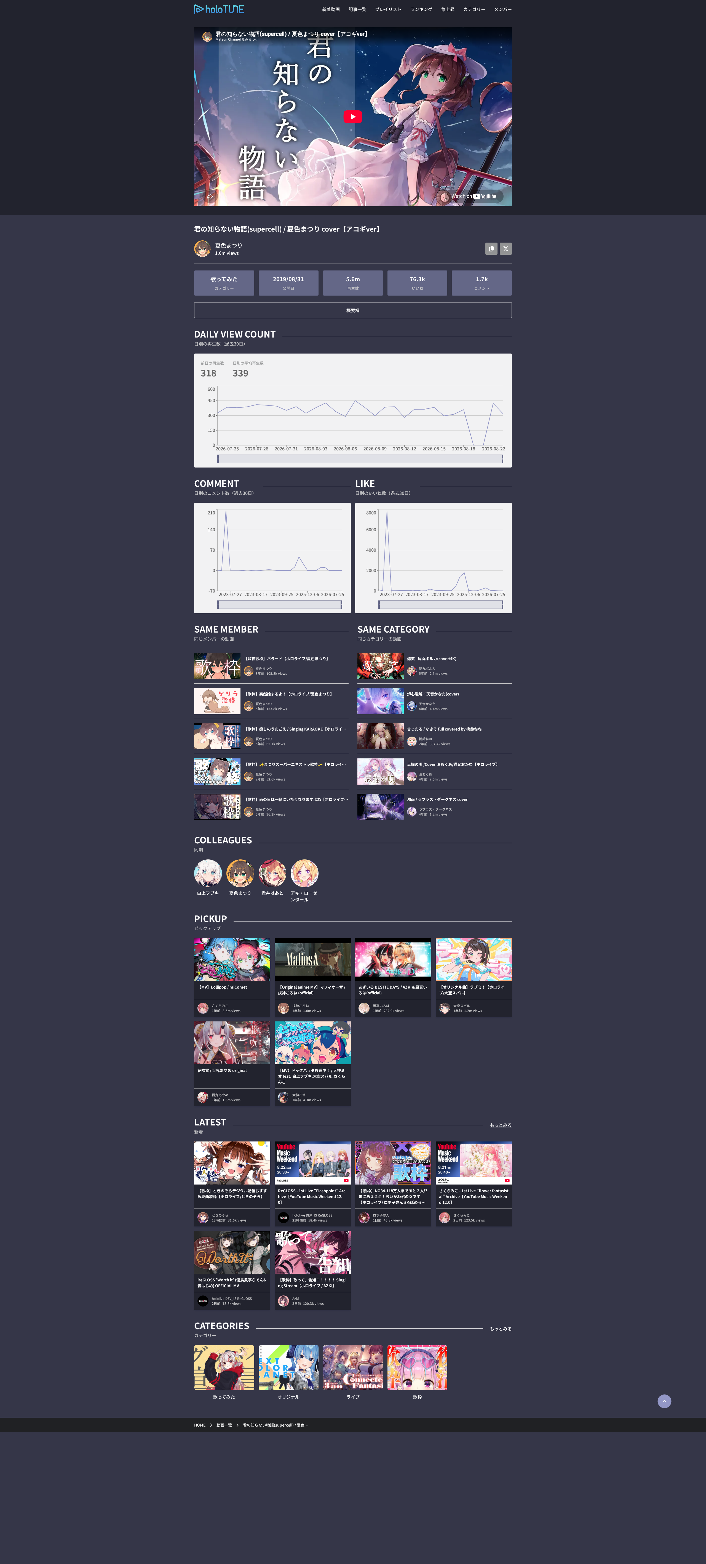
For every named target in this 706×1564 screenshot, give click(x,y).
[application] (353, 424)
